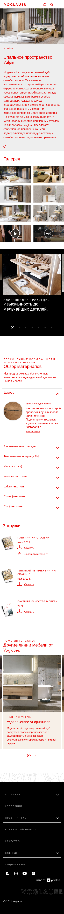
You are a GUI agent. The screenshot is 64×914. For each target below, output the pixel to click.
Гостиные (13, 794)
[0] (45, 4)
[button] (12, 327)
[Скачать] (19, 546)
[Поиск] (51, 4)
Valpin (10, 48)
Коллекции (13, 806)
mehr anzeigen (33, 431)
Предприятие (15, 818)
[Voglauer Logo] (15, 4)
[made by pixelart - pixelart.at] (48, 882)
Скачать (29, 547)
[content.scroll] (4, 145)
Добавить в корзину (36, 554)
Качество (12, 841)
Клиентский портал (21, 829)
